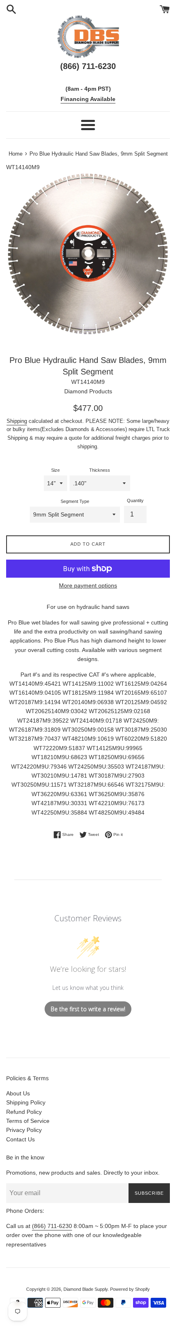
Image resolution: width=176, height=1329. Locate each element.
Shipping (17, 421)
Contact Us (20, 1139)
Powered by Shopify (130, 1289)
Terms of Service (28, 1121)
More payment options (88, 585)
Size (55, 470)
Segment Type (75, 501)
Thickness (99, 470)
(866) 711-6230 (52, 1226)
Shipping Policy (25, 1102)
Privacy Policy (24, 1130)
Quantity (135, 500)
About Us (18, 1093)
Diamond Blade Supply (85, 1289)
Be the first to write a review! (88, 1009)
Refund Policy (24, 1112)
